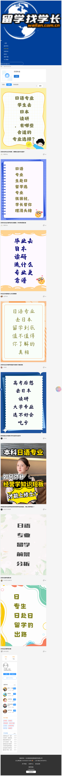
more (15, 684)
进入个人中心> (9, 678)
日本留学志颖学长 (7, 580)
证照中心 (31, 763)
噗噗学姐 (5, 154)
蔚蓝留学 (10, 728)
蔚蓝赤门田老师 (7, 509)
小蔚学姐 (10, 699)
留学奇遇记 (6, 651)
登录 (6, 674)
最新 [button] (40, 85)
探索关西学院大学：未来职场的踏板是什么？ (8, 739)
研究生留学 (6, 723)
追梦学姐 (5, 296)
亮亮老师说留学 (10, 705)
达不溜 (5, 438)
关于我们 (24, 763)
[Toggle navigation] (1, 40)
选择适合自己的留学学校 (8, 743)
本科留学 (10, 720)
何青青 (5, 367)
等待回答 (15, 84)
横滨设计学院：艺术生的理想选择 (8, 749)
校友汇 (5, 54)
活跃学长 (6, 51)
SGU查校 (6, 59)
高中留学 (5, 720)
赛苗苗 (9, 693)
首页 (6, 43)
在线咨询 (31, 772)
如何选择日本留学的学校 (8, 747)
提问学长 (6, 46)
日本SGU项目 (11, 723)
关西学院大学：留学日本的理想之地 (8, 735)
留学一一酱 (10, 688)
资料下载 (6, 56)
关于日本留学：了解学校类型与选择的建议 (8, 741)
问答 (3, 84)
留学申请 (5, 728)
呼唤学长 (13, 674)
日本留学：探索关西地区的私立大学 (8, 737)
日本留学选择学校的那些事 (8, 745)
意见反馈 (37, 763)
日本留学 (5, 725)
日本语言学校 (11, 725)
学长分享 (6, 48)
